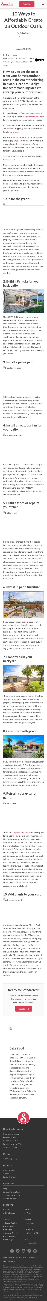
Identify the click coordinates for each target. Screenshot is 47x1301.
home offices (13, 132)
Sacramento (10, 1236)
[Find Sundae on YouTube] (35, 1251)
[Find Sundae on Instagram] (29, 1251)
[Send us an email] (23, 1251)
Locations (8, 1204)
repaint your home (22, 832)
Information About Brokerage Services (15, 1289)
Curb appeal (8, 925)
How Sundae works (13, 1129)
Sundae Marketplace (11, 1192)
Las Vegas (30, 1223)
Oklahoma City (33, 1233)
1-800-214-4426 (10, 1159)
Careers (6, 1173)
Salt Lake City (32, 1243)
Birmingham (10, 1213)
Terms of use (32, 1257)
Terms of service (8, 1257)
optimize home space (34, 116)
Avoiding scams (9, 1137)
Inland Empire (11, 1223)
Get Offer (27, 4)
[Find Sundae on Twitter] (18, 1251)
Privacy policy (21, 1257)
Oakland (8, 1230)
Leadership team (9, 1177)
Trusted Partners (10, 1198)
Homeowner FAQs (10, 1141)
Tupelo (29, 1213)
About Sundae (8, 1170)
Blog (8, 55)
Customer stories (10, 1147)
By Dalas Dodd (23, 33)
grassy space (16, 243)
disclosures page (8, 1299)
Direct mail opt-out (9, 1261)
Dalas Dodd (17, 1048)
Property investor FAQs (12, 1144)
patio (24, 622)
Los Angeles (10, 1226)
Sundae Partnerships (11, 1195)
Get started (23, 1008)
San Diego (9, 1240)
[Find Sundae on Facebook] (12, 1251)
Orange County (11, 1233)
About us (7, 1165)
